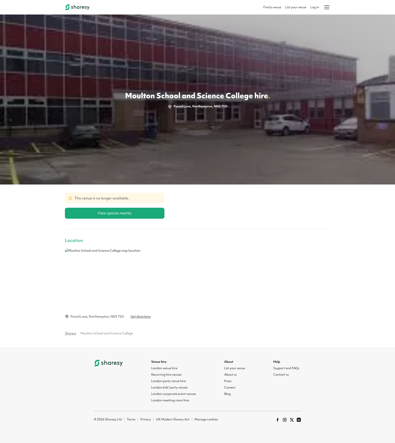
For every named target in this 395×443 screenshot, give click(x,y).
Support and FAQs (286, 368)
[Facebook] (277, 419)
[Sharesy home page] (108, 363)
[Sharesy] (77, 7)
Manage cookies (206, 419)
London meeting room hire (170, 400)
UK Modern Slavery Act (173, 419)
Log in (314, 7)
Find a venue (272, 7)
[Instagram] (284, 419)
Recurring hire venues (166, 375)
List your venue (295, 7)
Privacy (145, 419)
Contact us (281, 375)
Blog (227, 394)
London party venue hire (168, 381)
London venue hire (164, 368)
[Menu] (326, 7)
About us (230, 375)
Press (227, 381)
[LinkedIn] (298, 419)
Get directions (141, 316)
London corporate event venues (173, 394)
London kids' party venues (169, 387)
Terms (131, 419)
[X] (291, 419)
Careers (229, 387)
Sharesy (70, 333)
